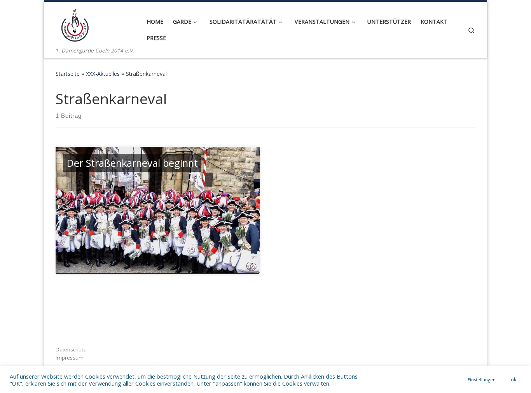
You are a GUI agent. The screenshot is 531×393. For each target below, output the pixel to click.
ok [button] (514, 379)
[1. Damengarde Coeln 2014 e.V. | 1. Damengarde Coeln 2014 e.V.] (75, 23)
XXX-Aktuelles (103, 73)
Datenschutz (71, 349)
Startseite (68, 73)
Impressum (70, 357)
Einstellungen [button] (482, 380)
